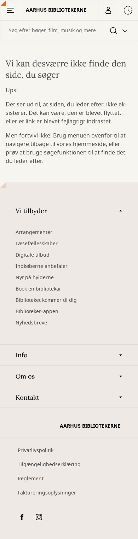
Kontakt (27, 397)
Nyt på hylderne (35, 277)
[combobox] (69, 30)
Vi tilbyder (31, 211)
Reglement (31, 478)
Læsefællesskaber (37, 243)
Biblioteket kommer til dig (46, 300)
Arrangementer (34, 232)
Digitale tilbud (33, 255)
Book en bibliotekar (38, 289)
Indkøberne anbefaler (42, 266)
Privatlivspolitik (35, 450)
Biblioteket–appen (37, 311)
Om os (25, 376)
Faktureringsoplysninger (47, 493)
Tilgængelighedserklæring (49, 464)
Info (22, 355)
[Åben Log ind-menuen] (108, 10)
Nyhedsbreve (31, 323)
